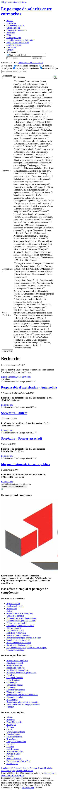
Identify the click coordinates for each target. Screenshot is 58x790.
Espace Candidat (8, 377)
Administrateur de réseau (33, 84)
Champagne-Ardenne (15, 732)
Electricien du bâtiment (39, 171)
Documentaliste (31, 163)
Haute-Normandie (14, 737)
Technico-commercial (40, 255)
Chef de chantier (38, 133)
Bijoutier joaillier (38, 117)
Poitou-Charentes (13, 759)
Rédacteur (33, 249)
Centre (9, 729)
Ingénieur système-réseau (42, 206)
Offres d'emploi (13, 28)
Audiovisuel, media (45, 283)
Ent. (18, 55)
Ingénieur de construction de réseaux (22, 694)
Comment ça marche (15, 25)
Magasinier (27, 214)
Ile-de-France (12, 739)
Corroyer (48, 266)
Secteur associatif (41, 334)
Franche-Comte (13, 734)
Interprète (38, 209)
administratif (21, 277)
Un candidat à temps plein (27, 66)
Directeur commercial (15, 690)
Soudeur (28, 252)
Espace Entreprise (23, 377)
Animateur (36, 98)
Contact (9, 50)
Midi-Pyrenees (12, 749)
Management (47, 269)
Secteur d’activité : (6, 313)
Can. (11, 55)
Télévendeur (48, 257)
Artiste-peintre (31, 100)
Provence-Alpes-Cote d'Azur (18, 761)
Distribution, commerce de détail (20, 625)
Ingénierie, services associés (18, 640)
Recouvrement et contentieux (18, 642)
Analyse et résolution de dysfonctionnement (34, 263)
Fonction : (6, 171)
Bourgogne (11, 724)
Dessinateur (40, 154)
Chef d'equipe (22, 133)
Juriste (44, 211)
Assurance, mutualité (25, 283)
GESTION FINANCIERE (27, 269)
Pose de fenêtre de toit (25, 271)
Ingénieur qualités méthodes (28, 203)
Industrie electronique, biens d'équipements (34, 315)
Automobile (21, 286)
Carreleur (31, 122)
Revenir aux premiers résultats (14, 487)
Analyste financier (14, 665)
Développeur (34, 165)
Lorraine (10, 746)
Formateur (44, 179)
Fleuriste (22, 307)
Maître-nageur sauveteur (40, 217)
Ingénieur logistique (45, 200)
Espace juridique (13, 37)
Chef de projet (34, 135)
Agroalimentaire (46, 280)
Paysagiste (27, 230)
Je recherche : (7, 66)
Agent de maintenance (34, 89)
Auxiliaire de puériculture (32, 114)
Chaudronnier (32, 130)
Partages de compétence (16, 30)
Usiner (49, 274)
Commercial (28, 141)
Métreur (29, 225)
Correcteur (20, 152)
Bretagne (10, 727)
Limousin (10, 744)
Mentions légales (13, 45)
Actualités (10, 33)
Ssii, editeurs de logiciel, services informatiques (26, 647)
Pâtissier (42, 236)
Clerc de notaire (39, 138)
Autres (32, 286)
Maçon (25, 217)
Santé (29, 334)
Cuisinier (28, 154)
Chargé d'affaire (45, 122)
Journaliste (34, 211)
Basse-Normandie (14, 722)
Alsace (9, 717)
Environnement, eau (15, 630)
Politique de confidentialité (17, 42)
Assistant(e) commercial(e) (37, 106)
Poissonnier (40, 233)
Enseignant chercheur (41, 176)
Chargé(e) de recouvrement (36, 127)
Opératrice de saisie (14, 697)
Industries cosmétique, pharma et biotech (23, 638)
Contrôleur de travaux (44, 149)
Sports (28, 340)
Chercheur (25, 138)
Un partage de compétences (27, 68)
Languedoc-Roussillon (16, 741)
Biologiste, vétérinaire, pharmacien (21, 673)
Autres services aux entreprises (19, 613)
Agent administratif (32, 87)
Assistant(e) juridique (15, 668)
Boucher (49, 119)
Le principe (11, 23)
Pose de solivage (23, 274)
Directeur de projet (42, 157)
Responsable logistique (36, 247)
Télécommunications (22, 348)
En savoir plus (7, 405)
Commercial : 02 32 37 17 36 (30, 62)
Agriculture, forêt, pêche (26, 280)
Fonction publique (37, 307)
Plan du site (11, 47)
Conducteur (45, 144)
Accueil (9, 20)
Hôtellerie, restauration (16, 633)
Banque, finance (36, 288)
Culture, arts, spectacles (16, 623)
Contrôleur (41, 146)
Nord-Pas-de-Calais (14, 751)
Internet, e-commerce (39, 326)
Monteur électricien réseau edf (36, 222)
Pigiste (19, 233)
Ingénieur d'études (42, 192)
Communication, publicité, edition (30, 296)
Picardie (9, 756)
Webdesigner (31, 260)
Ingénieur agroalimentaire (34, 190)
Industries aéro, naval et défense (29, 318)
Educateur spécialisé (33, 168)
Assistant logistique (42, 103)
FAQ (8, 35)
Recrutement (38, 274)
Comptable (20, 144)
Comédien (32, 144)
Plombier (28, 233)
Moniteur (46, 219)
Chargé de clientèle (24, 125)
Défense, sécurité (13, 628)
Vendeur (19, 260)
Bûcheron (20, 122)
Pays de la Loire (13, 754)
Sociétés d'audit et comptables (19, 645)
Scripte (43, 249)
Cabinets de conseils (15, 616)
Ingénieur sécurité (23, 209)
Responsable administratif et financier (22, 702)
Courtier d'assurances (37, 152)
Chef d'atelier (46, 130)
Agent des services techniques (38, 92)
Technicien (24, 255)
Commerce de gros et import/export (38, 294)
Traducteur (35, 257)
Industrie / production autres (40, 313)
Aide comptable (38, 95)
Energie (36, 302)
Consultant (29, 146)
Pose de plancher (45, 271)
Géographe (39, 187)
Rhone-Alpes (12, 763)
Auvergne (10, 720)
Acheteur (20, 81)
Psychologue (30, 236)
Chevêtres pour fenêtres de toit (29, 266)
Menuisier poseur (32, 219)
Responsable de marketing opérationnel (23, 704)
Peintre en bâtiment (43, 230)
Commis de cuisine (44, 141)
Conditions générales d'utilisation (20, 40)
